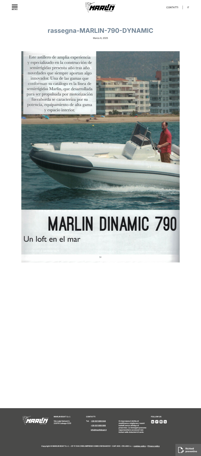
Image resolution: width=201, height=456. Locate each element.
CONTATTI (172, 7)
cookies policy (140, 446)
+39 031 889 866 (98, 425)
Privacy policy (154, 446)
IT (188, 7)
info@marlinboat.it (99, 430)
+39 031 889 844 (98, 421)
